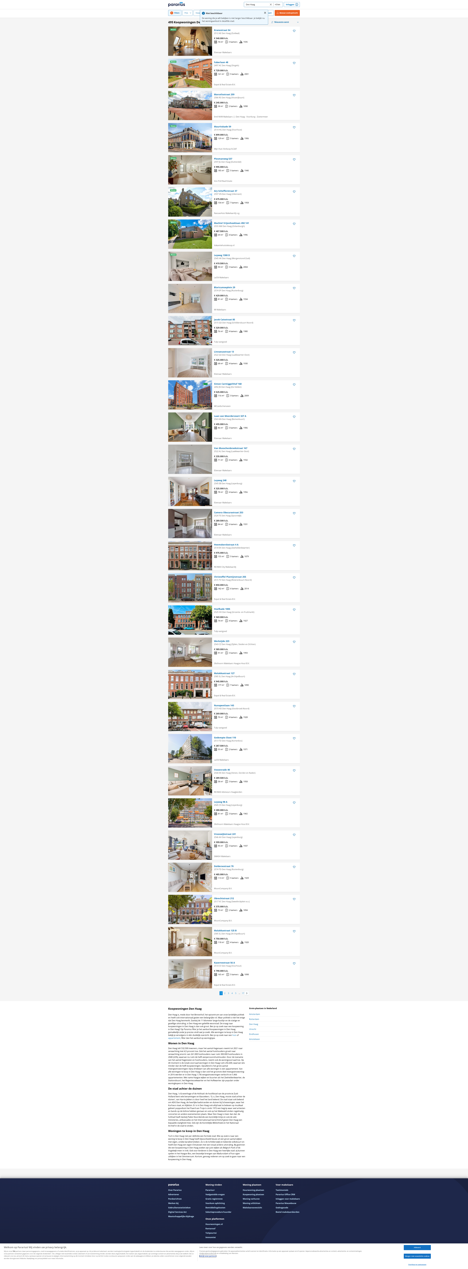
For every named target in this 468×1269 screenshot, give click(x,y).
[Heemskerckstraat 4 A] (190, 555)
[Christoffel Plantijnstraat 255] (190, 587)
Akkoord (417, 1247)
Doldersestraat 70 (224, 866)
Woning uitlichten (251, 1203)
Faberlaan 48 (221, 62)
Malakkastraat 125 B (225, 930)
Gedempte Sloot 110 (225, 737)
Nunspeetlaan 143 (224, 705)
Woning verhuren (251, 1198)
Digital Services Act (177, 1212)
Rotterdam (254, 1019)
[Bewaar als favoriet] (294, 31)
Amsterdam (254, 1014)
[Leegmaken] (270, 4)
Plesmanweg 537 (223, 158)
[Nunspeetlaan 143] (190, 716)
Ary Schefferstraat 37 (225, 190)
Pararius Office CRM (285, 1194)
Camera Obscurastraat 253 (228, 512)
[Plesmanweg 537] (190, 169)
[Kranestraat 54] (190, 41)
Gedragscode (282, 1207)
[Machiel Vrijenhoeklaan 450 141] (190, 234)
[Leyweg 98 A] (190, 813)
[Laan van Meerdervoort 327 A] (190, 427)
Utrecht (252, 1029)
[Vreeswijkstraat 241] (190, 845)
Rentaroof (210, 1228)
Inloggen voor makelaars (288, 1198)
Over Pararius (175, 1190)
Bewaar (289, 13)
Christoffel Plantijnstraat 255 (230, 576)
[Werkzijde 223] (190, 652)
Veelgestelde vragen (215, 1194)
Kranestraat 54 (222, 30)
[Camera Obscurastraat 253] (190, 523)
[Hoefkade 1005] (190, 620)
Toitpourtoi (211, 1233)
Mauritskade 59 (222, 126)
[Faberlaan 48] (190, 73)
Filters (176, 13)
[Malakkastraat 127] (190, 684)
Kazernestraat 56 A (224, 962)
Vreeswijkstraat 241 (225, 834)
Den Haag (253, 1024)
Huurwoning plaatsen (253, 1190)
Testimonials (282, 1190)
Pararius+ (210, 1190)
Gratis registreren (214, 1198)
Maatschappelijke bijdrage (181, 1216)
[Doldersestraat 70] (190, 877)
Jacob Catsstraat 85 (224, 319)
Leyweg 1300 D (222, 255)
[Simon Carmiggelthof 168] (190, 395)
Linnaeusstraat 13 (224, 351)
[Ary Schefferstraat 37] (190, 202)
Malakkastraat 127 (224, 673)
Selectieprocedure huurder (218, 1212)
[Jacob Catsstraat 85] (190, 330)
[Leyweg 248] (190, 491)
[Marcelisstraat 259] (190, 105)
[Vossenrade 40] (190, 780)
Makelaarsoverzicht (252, 1207)
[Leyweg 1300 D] (190, 266)
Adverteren (173, 1194)
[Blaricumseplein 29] (190, 298)
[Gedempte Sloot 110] (190, 748)
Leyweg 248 (220, 480)
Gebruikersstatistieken (179, 1207)
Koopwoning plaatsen (253, 1194)
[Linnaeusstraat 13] (190, 362)
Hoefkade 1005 (222, 608)
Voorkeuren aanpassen (417, 1264)
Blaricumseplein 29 (224, 287)
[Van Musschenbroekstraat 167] (190, 459)
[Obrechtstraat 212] (190, 909)
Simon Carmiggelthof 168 (228, 383)
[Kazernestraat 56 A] (190, 973)
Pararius (176, 4)
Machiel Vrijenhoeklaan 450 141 (231, 223)
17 (243, 993)
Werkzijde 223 (221, 641)
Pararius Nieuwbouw (286, 1203)
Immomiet (210, 1237)
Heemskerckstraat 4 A (226, 544)
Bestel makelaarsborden (287, 1212)
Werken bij (173, 1203)
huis (234, 1035)
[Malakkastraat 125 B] (190, 941)
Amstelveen (254, 1039)
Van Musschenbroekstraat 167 (230, 448)
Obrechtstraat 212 (224, 898)
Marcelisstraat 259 (224, 94)
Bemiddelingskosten (215, 1207)
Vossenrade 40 (222, 769)
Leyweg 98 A (220, 801)
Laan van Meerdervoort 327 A (230, 416)
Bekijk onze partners (207, 1256)
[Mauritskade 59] (190, 137)
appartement (174, 1038)
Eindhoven (254, 1034)
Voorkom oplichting (215, 1203)
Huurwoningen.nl (214, 1224)
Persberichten (175, 1198)
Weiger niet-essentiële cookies (417, 1256)
